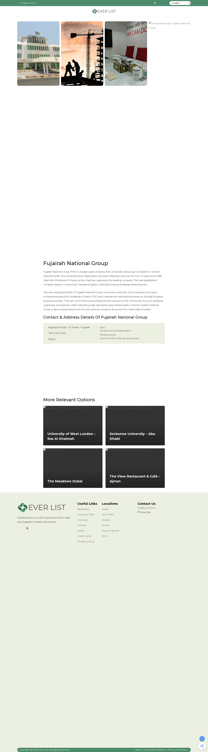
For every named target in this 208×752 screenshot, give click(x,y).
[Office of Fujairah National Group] (126, 53)
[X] (154, 3)
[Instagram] (159, 3)
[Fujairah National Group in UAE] (38, 53)
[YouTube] (39, 528)
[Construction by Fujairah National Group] (82, 53)
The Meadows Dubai (64, 481)
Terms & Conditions (155, 749)
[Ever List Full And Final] (104, 11)
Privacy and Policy (177, 749)
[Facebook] (150, 3)
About (138, 749)
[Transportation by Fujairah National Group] (170, 135)
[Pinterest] (164, 3)
